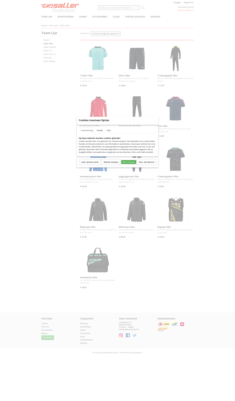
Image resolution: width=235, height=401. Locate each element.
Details (100, 130)
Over (109, 130)
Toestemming (87, 130)
